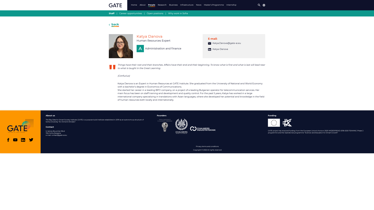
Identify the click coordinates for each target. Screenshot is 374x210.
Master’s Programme (214, 5)
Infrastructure (186, 5)
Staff (111, 13)
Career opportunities (130, 13)
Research (162, 5)
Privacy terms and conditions (207, 146)
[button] (259, 5)
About (143, 5)
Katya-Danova (220, 49)
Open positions (155, 13)
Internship (231, 5)
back (115, 24)
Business (173, 5)
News (198, 5)
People (151, 5)
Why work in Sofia (178, 13)
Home (134, 5)
